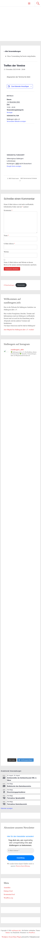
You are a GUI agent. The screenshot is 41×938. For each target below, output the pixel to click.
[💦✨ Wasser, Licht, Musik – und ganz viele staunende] (20, 507)
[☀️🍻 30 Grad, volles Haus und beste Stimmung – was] (20, 448)
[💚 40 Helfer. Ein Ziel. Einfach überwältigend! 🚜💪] (20, 587)
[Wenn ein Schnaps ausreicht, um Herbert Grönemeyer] (20, 428)
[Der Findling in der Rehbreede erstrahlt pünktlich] (20, 667)
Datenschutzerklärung (23, 866)
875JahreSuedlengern (9, 285)
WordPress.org (8, 898)
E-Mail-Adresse (9, 243)
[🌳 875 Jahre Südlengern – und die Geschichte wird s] (20, 627)
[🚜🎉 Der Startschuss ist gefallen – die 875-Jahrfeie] (20, 607)
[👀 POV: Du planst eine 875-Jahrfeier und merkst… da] (20, 707)
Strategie (9, 112)
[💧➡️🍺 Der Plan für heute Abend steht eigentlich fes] (20, 547)
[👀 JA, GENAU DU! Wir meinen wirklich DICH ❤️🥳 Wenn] (20, 687)
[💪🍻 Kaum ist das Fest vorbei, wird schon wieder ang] (20, 467)
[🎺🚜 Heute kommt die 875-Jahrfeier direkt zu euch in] (20, 567)
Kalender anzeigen (7, 808)
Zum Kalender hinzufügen (20, 86)
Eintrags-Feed (8, 891)
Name (6, 235)
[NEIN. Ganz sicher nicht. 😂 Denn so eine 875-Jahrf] (20, 487)
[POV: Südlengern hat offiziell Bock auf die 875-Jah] (20, 747)
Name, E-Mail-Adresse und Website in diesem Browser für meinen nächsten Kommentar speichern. (20, 263)
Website (6, 252)
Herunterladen (21, 285)
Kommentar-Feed (9, 894)
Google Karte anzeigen (14, 166)
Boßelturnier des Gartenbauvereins (19, 786)
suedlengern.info (10, 3)
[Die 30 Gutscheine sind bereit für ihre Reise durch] (20, 368)
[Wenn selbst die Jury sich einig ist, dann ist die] (20, 647)
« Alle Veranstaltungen (12, 51)
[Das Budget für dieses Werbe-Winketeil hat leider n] (20, 527)
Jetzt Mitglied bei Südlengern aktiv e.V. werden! (19, 329)
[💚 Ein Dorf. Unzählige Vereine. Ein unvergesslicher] (20, 408)
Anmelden (7, 887)
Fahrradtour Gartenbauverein (17, 804)
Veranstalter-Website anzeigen (16, 121)
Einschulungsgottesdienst (16, 792)
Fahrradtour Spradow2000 (16, 798)
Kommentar (8, 210)
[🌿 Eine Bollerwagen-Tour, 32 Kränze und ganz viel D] (20, 727)
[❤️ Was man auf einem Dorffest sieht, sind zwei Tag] (20, 388)
